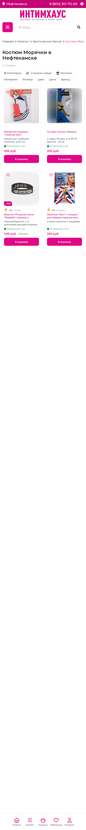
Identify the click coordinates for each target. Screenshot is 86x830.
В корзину (21, 159)
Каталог (23, 41)
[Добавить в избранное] (8, 92)
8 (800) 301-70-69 (63, 4)
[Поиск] (78, 27)
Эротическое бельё (47, 41)
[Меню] (7, 27)
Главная (8, 41)
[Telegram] (82, 4)
